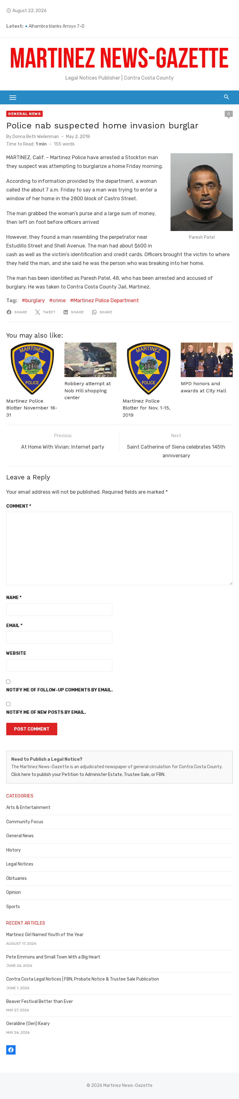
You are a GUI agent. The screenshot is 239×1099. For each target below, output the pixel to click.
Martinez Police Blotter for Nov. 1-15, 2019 (146, 408)
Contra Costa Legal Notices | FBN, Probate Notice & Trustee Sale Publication (82, 979)
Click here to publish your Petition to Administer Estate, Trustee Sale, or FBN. (88, 774)
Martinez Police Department (106, 300)
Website (16, 653)
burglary (35, 300)
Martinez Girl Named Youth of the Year (44, 934)
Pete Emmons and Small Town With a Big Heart (53, 957)
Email (14, 625)
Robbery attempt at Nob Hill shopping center (87, 390)
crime (59, 300)
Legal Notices (19, 864)
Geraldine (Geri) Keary (28, 1023)
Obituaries (16, 878)
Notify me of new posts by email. (46, 712)
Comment (18, 506)
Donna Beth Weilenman (35, 136)
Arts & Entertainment (28, 807)
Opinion (13, 892)
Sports (13, 906)
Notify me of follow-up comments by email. (59, 690)
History (13, 850)
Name (13, 597)
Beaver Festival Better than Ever (39, 1001)
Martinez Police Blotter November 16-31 (31, 408)
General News (24, 114)
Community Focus (24, 821)
